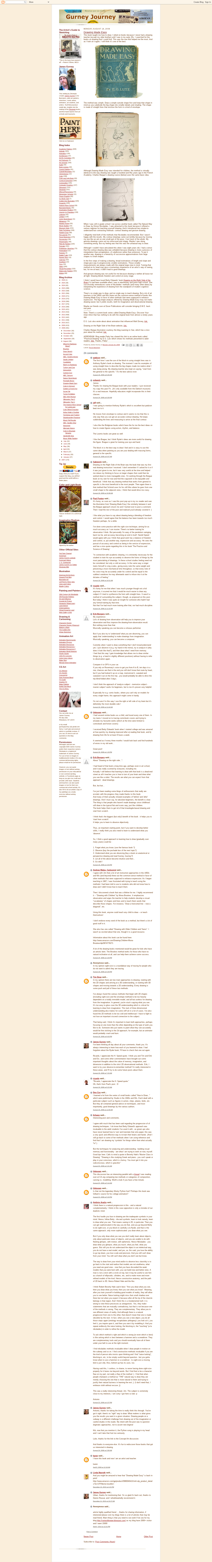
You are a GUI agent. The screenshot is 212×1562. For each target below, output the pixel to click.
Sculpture (62, 262)
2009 (63, 325)
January (66, 457)
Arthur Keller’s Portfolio (71, 412)
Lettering (62, 214)
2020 (63, 296)
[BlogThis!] (130, 345)
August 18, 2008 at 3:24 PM (102, 958)
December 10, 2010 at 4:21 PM (103, 1487)
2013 (63, 315)
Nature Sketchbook (70, 378)
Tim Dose (97, 977)
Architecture (63, 156)
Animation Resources (66, 644)
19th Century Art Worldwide (68, 594)
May (65, 446)
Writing (61, 273)
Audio (61, 165)
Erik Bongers (99, 614)
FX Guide (62, 680)
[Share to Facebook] (137, 345)
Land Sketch (63, 606)
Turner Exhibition (69, 394)
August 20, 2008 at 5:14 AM (102, 1183)
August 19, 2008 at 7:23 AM (102, 1073)
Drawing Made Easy (70, 383)
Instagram (62, 556)
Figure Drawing (64, 196)
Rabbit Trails (63, 255)
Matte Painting (64, 684)
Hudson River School (66, 205)
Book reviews (64, 167)
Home (118, 1536)
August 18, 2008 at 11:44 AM (103, 707)
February (66, 454)
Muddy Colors (64, 586)
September (67, 338)
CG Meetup (63, 671)
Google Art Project (65, 601)
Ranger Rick (63, 257)
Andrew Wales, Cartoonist (104, 870)
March (65, 452)
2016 (63, 307)
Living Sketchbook (65, 219)
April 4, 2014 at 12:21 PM (101, 1526)
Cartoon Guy (67, 373)
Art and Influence (65, 599)
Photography (63, 242)
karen (95, 1456)
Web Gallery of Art (65, 612)
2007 (63, 460)
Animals (62, 151)
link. (92, 341)
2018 (63, 301)
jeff (94, 403)
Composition (63, 183)
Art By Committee (65, 158)
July (65, 441)
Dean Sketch (67, 351)
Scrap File (66, 391)
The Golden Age (64, 630)
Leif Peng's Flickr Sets (67, 582)
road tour (62, 260)
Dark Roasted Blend (66, 677)
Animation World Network (68, 651)
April (65, 449)
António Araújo (100, 1202)
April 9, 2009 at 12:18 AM (101, 1467)
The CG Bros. (64, 689)
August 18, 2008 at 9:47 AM (102, 456)
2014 (63, 312)
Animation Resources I (67, 647)
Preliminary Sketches (66, 248)
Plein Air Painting (65, 244)
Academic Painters (65, 149)
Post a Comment (92, 1531)
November (67, 333)
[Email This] (127, 345)
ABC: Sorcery (68, 375)
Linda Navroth (99, 1473)
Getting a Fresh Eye (70, 389)
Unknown (97, 712)
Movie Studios (64, 226)
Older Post (148, 1536)
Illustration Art (64, 579)
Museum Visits (64, 228)
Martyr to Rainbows (70, 365)
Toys (61, 264)
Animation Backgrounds (67, 640)
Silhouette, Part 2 (69, 399)
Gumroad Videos (65, 560)
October (66, 336)
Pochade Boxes (68, 381)
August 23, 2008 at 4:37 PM (102, 1402)
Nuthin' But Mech (65, 686)
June (65, 444)
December (67, 331)
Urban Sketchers (65, 632)
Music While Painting (70, 438)
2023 (63, 288)
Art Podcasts (63, 160)
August (66, 341)
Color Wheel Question (70, 409)
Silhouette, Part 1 (69, 402)
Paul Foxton (98, 498)
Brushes (66, 349)
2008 (63, 328)
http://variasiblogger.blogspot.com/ (111, 1520)
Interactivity (67, 370)
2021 (63, 293)
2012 (63, 317)
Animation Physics (65, 642)
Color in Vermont (69, 386)
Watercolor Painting (66, 271)
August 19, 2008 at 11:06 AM (103, 1110)
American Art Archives (67, 575)
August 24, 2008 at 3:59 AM (102, 1450)
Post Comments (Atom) (105, 1542)
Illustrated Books (65, 208)
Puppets (62, 253)
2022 (63, 291)
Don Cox (97, 1092)
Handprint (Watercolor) (67, 603)
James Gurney (70, 96)
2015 (63, 309)
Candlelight (67, 362)
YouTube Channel (65, 553)
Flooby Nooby (64, 653)
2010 (63, 322)
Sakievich (97, 462)
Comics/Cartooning (66, 180)
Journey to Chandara (66, 212)
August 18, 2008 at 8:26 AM (102, 375)
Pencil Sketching (65, 237)
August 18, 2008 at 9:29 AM (102, 397)
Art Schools (63, 162)
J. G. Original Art (65, 562)
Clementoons (63, 174)
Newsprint (66, 425)
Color (61, 176)
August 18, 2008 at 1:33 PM (102, 752)
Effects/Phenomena (66, 192)
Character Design (65, 623)
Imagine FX (63, 682)
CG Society (63, 673)
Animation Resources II (67, 649)
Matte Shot (63, 660)
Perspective (63, 239)
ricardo (96, 586)
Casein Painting (64, 169)
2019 (63, 299)
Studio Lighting (68, 359)
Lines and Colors (65, 584)
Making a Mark (64, 627)
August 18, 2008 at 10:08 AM (103, 493)
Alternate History (69, 428)
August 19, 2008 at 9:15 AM (102, 1087)
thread (136, 1174)
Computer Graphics (66, 185)
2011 (63, 320)
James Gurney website (67, 558)
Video (61, 266)
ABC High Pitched (69, 397)
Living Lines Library (66, 658)
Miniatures (62, 221)
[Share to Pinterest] (141, 345)
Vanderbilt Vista (68, 436)
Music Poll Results (69, 420)
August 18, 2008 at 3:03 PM (102, 865)
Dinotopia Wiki (64, 567)
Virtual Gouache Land (66, 610)
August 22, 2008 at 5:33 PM (102, 1197)
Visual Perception (65, 268)
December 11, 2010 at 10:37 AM (104, 1501)
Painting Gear (64, 232)
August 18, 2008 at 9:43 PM (102, 1036)
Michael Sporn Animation (67, 662)
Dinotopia (72, 109)
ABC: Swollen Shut (69, 423)
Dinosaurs (62, 187)
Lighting (61, 217)
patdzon (96, 358)
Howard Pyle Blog (65, 577)
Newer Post (88, 1536)
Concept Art (63, 675)
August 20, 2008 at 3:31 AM (102, 1166)
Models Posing (64, 223)
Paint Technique (64, 230)
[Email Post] (123, 345)
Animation (62, 153)
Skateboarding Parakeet (71, 417)
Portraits (62, 246)
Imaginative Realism (66, 210)
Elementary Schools (66, 194)
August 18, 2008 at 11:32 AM (103, 608)
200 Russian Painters (66, 597)
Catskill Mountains (65, 171)
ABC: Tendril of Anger (70, 357)
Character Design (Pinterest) (69, 625)
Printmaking (63, 250)
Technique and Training (71, 415)
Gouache (62, 203)
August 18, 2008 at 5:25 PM (102, 972)
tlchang (96, 1115)
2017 (63, 304)
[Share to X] (134, 345)
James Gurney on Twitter (68, 565)
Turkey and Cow (69, 367)
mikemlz (97, 380)
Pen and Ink (63, 235)
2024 (63, 285)
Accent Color (67, 354)
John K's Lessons (65, 656)
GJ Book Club (64, 199)
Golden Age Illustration (67, 201)
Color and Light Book (66, 178)
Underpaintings (64, 608)
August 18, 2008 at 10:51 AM (103, 580)
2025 (63, 283)
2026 (63, 280)
